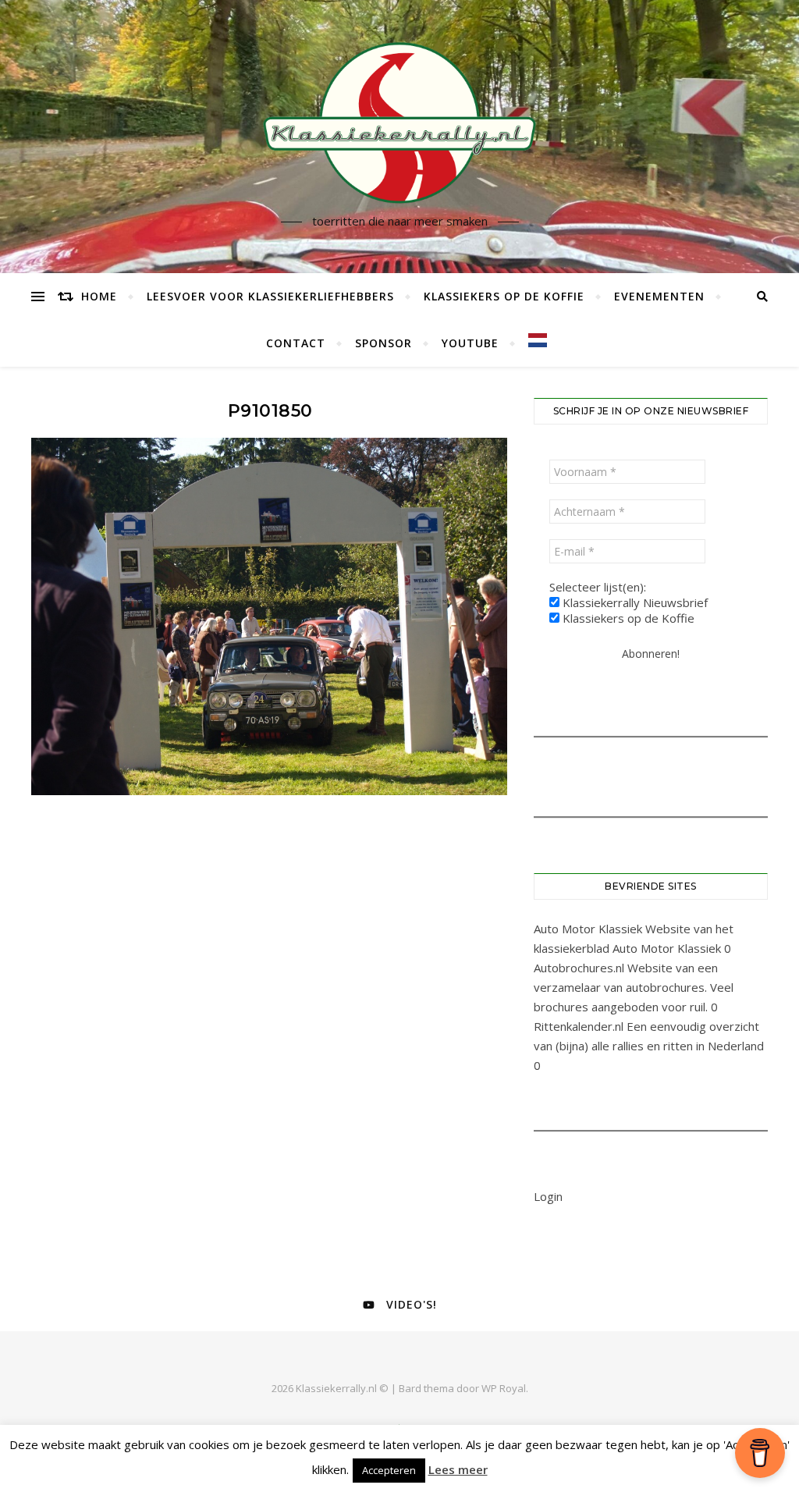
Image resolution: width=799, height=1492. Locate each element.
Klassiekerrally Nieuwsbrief (633, 602)
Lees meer (458, 1469)
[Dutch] (531, 340)
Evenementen (659, 296)
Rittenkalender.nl (578, 1026)
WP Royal (503, 1388)
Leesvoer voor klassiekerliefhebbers (270, 296)
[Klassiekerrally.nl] (399, 122)
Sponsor (383, 343)
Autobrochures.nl (579, 967)
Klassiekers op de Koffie (504, 296)
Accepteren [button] (389, 1470)
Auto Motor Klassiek (588, 928)
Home (99, 296)
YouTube (470, 343)
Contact (295, 343)
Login (548, 1196)
